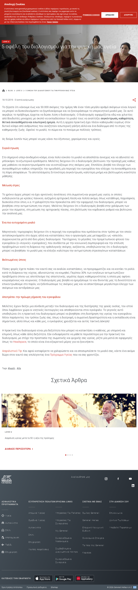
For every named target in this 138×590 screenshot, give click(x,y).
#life (19, 368)
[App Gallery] (84, 578)
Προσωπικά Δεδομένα (36, 587)
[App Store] (43, 578)
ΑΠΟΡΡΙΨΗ (128, 15)
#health (11, 368)
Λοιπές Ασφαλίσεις (39, 549)
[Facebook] (118, 478)
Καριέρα (86, 552)
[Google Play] (64, 578)
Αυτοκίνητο (11, 523)
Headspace (19, 341)
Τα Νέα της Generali (93, 545)
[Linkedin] (133, 485)
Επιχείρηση (11, 552)
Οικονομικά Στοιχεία (93, 538)
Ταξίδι (8, 545)
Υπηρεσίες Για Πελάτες (68, 513)
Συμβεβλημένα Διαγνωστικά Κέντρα (67, 550)
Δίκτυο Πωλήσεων (119, 520)
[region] (69, 12)
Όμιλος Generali (90, 513)
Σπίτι (8, 530)
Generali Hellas (90, 520)
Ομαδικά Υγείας (37, 520)
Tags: (4, 368)
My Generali (62, 531)
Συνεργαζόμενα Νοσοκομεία (64, 540)
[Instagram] (106, 478)
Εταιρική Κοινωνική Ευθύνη (93, 529)
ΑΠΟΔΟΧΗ (110, 15)
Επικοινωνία (116, 513)
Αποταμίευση (12, 537)
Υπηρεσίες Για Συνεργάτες (63, 522)
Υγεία (8, 515)
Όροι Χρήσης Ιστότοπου (12, 587)
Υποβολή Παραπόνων (120, 527)
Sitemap (54, 587)
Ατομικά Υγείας (37, 513)
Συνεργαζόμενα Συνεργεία (64, 561)
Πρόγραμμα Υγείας (61, 354)
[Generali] (7, 482)
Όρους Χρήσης (52, 22)
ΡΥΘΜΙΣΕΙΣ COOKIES (91, 15)
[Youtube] (130, 478)
